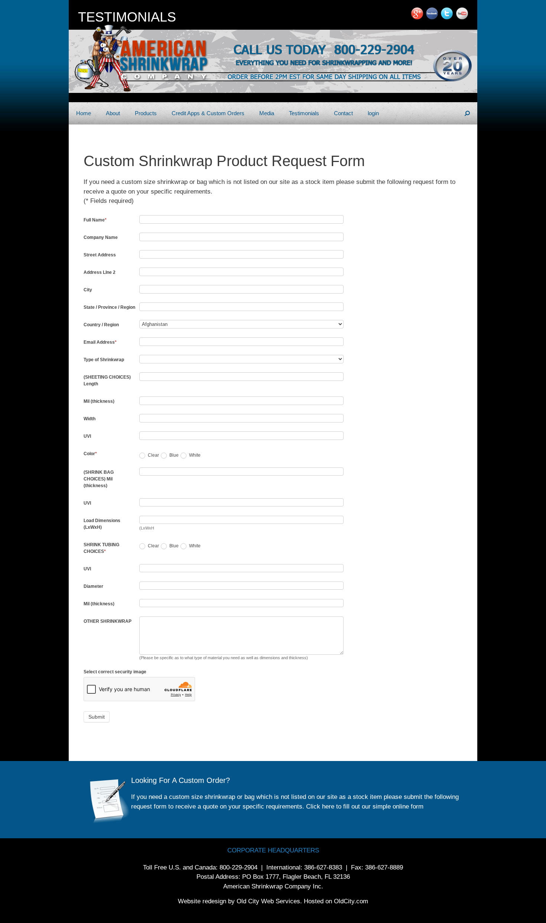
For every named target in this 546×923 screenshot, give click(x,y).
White (194, 455)
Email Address (100, 342)
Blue (173, 455)
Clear (153, 455)
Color (90, 453)
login (373, 113)
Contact (343, 113)
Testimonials (304, 113)
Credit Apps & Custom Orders (208, 113)
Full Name (95, 220)
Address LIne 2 (100, 272)
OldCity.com (351, 901)
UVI (87, 436)
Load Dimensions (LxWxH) (102, 524)
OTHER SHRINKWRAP (107, 621)
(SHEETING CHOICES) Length (107, 380)
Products (146, 113)
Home (83, 113)
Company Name (101, 237)
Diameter (93, 586)
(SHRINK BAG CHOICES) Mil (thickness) (99, 479)
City (88, 289)
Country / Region (101, 324)
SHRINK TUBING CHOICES (101, 548)
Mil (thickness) (99, 401)
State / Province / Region (109, 307)
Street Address (100, 255)
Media (266, 113)
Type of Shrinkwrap (104, 359)
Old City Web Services (268, 901)
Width (89, 418)
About (113, 113)
